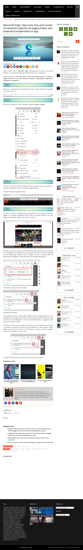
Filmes (22, 512)
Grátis (22, 515)
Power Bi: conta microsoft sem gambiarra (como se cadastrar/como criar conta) (70, 88)
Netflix (17, 522)
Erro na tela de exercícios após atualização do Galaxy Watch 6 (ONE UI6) (30, 442)
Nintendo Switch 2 (18, 524)
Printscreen (7, 451)
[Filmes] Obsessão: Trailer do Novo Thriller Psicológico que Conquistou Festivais (70, 170)
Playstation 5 (7, 529)
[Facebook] (4, 66)
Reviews (47, 7)
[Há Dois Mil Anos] (58, 285)
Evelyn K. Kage (61, 224)
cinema (15, 510)
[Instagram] (5, 402)
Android (6, 507)
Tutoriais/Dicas (58, 7)
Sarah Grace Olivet (62, 214)
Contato (8, 11)
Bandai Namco (7, 510)
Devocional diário (8, 512)
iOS (21, 517)
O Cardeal (63, 300)
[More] (36, 66)
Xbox (24, 534)
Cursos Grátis (40, 11)
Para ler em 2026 (69, 297)
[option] (46, 19)
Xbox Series (14, 537)
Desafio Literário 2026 (12, 15)
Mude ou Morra (65, 306)
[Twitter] (33, 66)
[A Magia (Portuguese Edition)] (58, 273)
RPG (21, 529)
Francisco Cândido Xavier (66, 283)
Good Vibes (37, 7)
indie (5, 517)
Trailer (13, 534)
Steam (10, 532)
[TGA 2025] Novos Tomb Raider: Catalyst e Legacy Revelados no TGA (71, 178)
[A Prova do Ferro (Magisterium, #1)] (58, 321)
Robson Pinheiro (65, 277)
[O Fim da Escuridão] (58, 278)
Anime (11, 507)
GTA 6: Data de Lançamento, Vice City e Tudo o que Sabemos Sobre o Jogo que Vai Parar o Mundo (70, 152)
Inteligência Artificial (13, 517)
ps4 (13, 529)
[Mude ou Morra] (58, 307)
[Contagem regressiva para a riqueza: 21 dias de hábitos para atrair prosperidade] (58, 202)
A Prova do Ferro (65, 318)
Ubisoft (18, 534)
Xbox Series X (22, 537)
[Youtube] (9, 402)
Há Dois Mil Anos (65, 282)
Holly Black (64, 319)
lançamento (12, 520)
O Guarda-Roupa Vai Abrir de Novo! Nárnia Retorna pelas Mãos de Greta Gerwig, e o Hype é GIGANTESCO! (71, 162)
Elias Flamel (64, 259)
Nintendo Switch (8, 524)
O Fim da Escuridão (66, 276)
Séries (22, 532)
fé (4, 515)
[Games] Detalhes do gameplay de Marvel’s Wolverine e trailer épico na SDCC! (71, 137)
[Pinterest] (17, 66)
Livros (18, 520)
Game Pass (10, 515)
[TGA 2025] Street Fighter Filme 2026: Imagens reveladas (70, 144)
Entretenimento (25, 7)
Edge (23, 449)
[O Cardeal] (58, 303)
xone (15, 539)
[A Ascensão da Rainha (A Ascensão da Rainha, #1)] (58, 315)
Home (7, 7)
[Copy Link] (30, 66)
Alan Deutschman (65, 307)
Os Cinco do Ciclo (65, 258)
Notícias (70, 7)
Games (14, 7)
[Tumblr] (20, 66)
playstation (10, 527)
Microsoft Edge (36, 449)
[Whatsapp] (23, 66)
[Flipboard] (27, 66)
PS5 (17, 529)
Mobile (12, 522)
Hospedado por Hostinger (25, 547)
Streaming (16, 532)
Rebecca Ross (64, 313)
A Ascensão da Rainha (66, 312)
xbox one (6, 537)
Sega (5, 532)
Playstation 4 (18, 527)
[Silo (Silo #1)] (58, 267)
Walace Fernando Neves (66, 301)
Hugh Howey (64, 265)
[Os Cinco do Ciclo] (58, 261)
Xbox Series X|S (8, 539)
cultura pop (22, 510)
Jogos (5, 520)
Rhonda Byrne (61, 203)
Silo (62, 264)
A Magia (63, 270)
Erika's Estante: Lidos (69, 196)
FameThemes (76, 547)
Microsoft (28, 449)
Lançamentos (27, 11)
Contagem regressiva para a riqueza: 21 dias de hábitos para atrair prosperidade (69, 200)
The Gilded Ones (65, 324)
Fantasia (17, 512)
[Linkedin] (14, 66)
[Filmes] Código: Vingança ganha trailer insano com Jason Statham (71, 130)
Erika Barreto (6, 34)
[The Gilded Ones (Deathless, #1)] (58, 327)
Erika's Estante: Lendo (68, 255)
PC (4, 527)
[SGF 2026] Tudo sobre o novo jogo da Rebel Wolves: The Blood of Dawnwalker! (70, 114)
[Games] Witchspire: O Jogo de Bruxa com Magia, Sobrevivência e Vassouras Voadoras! (70, 187)
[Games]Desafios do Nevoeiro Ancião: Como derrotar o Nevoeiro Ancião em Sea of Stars (70, 52)
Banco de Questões (54, 11)
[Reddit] (11, 66)
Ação (23, 507)
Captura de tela (16, 449)
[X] (8, 66)
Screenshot (14, 451)
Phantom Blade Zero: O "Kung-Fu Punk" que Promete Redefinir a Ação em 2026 (71, 122)
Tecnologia (17, 446)
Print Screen (44, 449)
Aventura (17, 507)
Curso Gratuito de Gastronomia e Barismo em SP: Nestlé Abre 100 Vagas (34, 19)
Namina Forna (64, 325)
